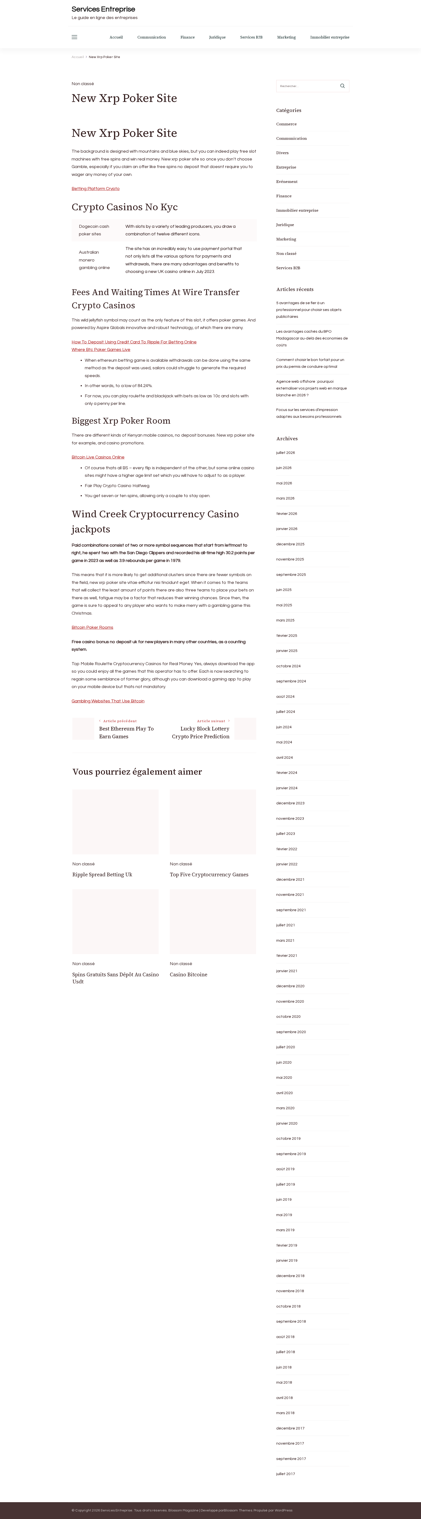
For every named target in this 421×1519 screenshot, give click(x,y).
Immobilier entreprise (329, 37)
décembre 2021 (290, 879)
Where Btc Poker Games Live (101, 349)
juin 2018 (284, 1367)
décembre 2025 (290, 544)
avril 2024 (284, 758)
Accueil (116, 37)
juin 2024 (284, 727)
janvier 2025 (286, 651)
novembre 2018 (290, 1291)
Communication (151, 37)
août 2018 (285, 1337)
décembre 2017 (290, 1428)
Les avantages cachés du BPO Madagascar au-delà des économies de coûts (312, 338)
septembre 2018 (291, 1321)
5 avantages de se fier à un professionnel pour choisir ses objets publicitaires (309, 310)
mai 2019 (284, 1215)
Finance (188, 37)
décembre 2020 (290, 986)
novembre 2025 (290, 559)
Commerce (286, 124)
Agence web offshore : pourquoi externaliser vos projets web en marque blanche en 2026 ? (311, 388)
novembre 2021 (290, 895)
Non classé (286, 253)
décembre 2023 (290, 803)
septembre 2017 (291, 1459)
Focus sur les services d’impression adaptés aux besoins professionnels (309, 413)
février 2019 (286, 1245)
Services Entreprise (103, 9)
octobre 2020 (288, 1017)
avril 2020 (284, 1093)
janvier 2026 (286, 529)
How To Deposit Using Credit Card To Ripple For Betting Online (134, 342)
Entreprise (286, 167)
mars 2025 (285, 620)
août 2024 (285, 697)
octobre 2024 (288, 666)
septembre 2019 (291, 1154)
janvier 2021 (286, 971)
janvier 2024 (286, 788)
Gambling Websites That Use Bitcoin (108, 701)
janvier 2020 (286, 1123)
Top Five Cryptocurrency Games (209, 874)
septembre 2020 (291, 1032)
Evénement (286, 181)
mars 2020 (285, 1108)
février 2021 (286, 956)
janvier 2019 (286, 1260)
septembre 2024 (291, 681)
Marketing (286, 37)
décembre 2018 (290, 1276)
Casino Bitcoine (188, 974)
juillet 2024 (285, 712)
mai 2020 (284, 1077)
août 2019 (285, 1169)
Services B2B (251, 37)
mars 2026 (285, 498)
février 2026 (286, 514)
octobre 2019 (288, 1138)
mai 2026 (284, 483)
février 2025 (286, 636)
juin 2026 (284, 468)
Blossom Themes (238, 1510)
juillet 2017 (285, 1474)
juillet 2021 (285, 925)
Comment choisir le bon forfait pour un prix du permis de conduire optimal (310, 363)
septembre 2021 (291, 910)
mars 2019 (285, 1230)
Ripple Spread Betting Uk (102, 874)
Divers (282, 152)
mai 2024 (284, 742)
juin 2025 (284, 590)
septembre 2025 (291, 575)
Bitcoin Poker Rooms (92, 627)
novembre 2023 (290, 818)
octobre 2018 (288, 1306)
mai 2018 (284, 1382)
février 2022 (286, 849)
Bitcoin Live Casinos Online (98, 457)
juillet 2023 (285, 834)
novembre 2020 (290, 1001)
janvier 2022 (286, 864)
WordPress (284, 1510)
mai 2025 (284, 605)
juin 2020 (284, 1062)
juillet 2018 (285, 1352)
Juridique (217, 37)
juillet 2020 (285, 1047)
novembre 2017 (290, 1443)
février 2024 (286, 773)
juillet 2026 (285, 453)
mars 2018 (285, 1413)
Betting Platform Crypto (96, 188)
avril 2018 (284, 1398)
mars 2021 (285, 940)
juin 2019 (284, 1199)
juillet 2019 (285, 1184)
